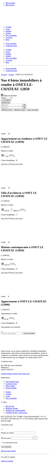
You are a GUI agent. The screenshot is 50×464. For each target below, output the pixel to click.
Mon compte (10, 3)
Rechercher (6, 102)
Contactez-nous (11, 46)
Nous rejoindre (11, 44)
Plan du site (10, 406)
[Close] (2, 331)
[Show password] (35, 437)
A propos (9, 37)
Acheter (8, 27)
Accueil (4, 75)
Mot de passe (6, 438)
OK (24, 105)
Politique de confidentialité (15, 410)
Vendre (8, 33)
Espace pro (25, 374)
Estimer (8, 31)
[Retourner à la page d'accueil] (16, 23)
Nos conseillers (11, 35)
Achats (11, 75)
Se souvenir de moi (10, 443)
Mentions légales (12, 408)
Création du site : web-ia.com (16, 413)
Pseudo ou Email (7, 433)
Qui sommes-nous (12, 382)
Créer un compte (7, 461)
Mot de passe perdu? (8, 451)
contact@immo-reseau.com (11, 374)
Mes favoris (10, 5)
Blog (7, 40)
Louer (8, 29)
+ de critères (6, 100)
